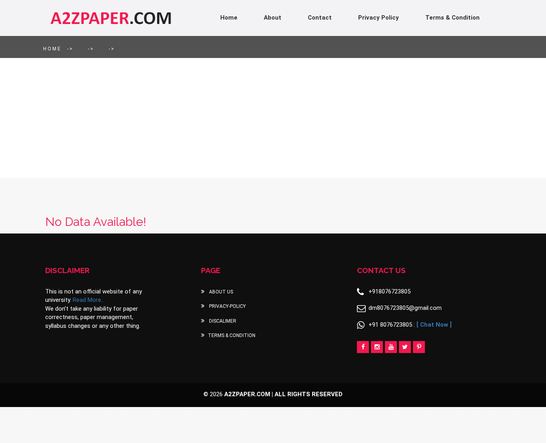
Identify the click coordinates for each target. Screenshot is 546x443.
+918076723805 (389, 291)
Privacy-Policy (227, 306)
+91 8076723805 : (410, 324)
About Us (220, 292)
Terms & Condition (452, 17)
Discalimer (222, 321)
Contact (320, 17)
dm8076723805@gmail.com (405, 307)
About (272, 17)
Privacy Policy (378, 17)
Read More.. (88, 299)
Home (228, 17)
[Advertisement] (273, 118)
